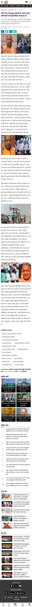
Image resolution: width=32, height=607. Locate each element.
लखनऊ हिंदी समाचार (7, 365)
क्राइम (23, 6)
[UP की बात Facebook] (11, 587)
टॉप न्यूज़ (6, 6)
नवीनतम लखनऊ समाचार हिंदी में (9, 355)
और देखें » (4, 533)
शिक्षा (27, 6)
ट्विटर (18, 371)
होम (5, 597)
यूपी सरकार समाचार (6, 359)
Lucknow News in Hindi (21, 343)
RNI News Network (17, 27)
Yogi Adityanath (23, 349)
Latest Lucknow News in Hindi (11, 334)
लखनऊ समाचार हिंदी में (18, 362)
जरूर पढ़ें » (4, 491)
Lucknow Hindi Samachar (10, 340)
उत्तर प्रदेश (10, 10)
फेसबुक (9, 371)
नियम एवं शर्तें (16, 599)
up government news (9, 346)
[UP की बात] (6, 4)
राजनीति (18, 6)
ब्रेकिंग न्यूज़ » (5, 425)
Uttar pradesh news (8, 349)
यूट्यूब (13, 371)
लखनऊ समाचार (6, 362)
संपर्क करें (16, 597)
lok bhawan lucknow (8, 337)
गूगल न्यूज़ (5, 371)
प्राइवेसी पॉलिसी (23, 597)
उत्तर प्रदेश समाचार (6, 352)
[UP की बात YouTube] (20, 587)
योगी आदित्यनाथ (18, 359)
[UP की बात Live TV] (26, 3)
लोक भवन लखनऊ (19, 365)
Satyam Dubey (7, 27)
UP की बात (12, 6)
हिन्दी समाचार (3, 10)
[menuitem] (6, 5)
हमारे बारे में (10, 597)
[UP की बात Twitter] (16, 587)
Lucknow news (6, 343)
